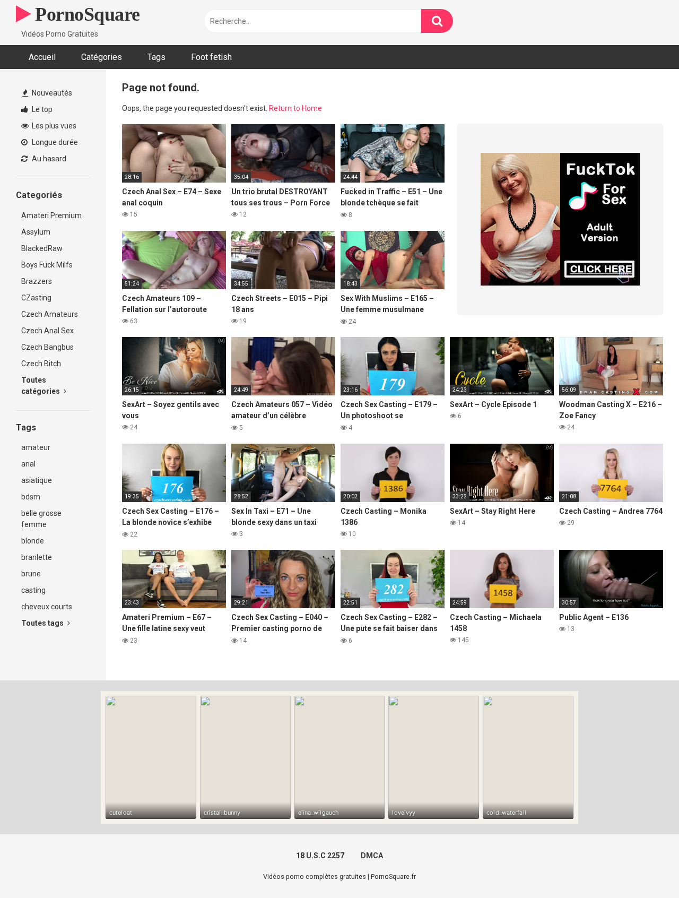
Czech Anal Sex (47, 330)
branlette (36, 557)
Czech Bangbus (47, 347)
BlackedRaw (42, 248)
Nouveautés (51, 93)
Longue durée (54, 142)
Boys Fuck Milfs (47, 265)
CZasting (36, 297)
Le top (41, 109)
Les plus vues (53, 126)
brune (31, 573)
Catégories (101, 57)
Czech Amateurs (49, 314)
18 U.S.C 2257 (320, 855)
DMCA (372, 855)
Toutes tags (43, 623)
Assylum (35, 232)
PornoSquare (85, 14)
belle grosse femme (41, 519)
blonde (32, 541)
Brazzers (36, 281)
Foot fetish (211, 57)
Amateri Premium (51, 215)
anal (28, 464)
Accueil (42, 57)
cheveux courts (46, 606)
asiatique (36, 480)
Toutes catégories (41, 385)
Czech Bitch (41, 363)
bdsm (30, 497)
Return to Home (295, 108)
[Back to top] (643, 866)
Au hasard (48, 158)
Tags (156, 57)
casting (33, 590)
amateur (35, 447)
